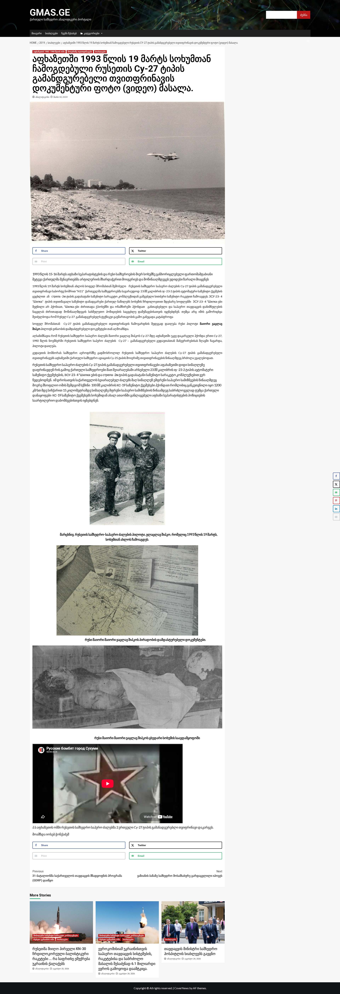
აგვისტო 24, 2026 (127, 974)
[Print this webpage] (336, 516)
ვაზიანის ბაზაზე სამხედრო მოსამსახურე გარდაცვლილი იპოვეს (179, 874)
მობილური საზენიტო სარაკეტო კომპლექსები (55, 935)
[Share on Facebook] (336, 476)
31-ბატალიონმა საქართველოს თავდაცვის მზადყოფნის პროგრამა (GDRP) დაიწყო (77, 876)
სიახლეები (51, 33)
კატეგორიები (91, 33)
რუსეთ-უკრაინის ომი (43, 939)
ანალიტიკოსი (42, 97)
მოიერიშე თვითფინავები (80, 52)
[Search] (308, 41)
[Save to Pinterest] (336, 500)
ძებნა (303, 14)
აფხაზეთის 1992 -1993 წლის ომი (49, 52)
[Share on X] (336, 484)
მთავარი (37, 33)
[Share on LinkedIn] (336, 508)
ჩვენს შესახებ (69, 33)
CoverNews (181, 988)
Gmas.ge (50, 12)
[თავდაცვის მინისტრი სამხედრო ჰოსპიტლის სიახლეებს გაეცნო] (193, 922)
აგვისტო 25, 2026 (61, 969)
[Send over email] (336, 492)
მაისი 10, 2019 (60, 97)
